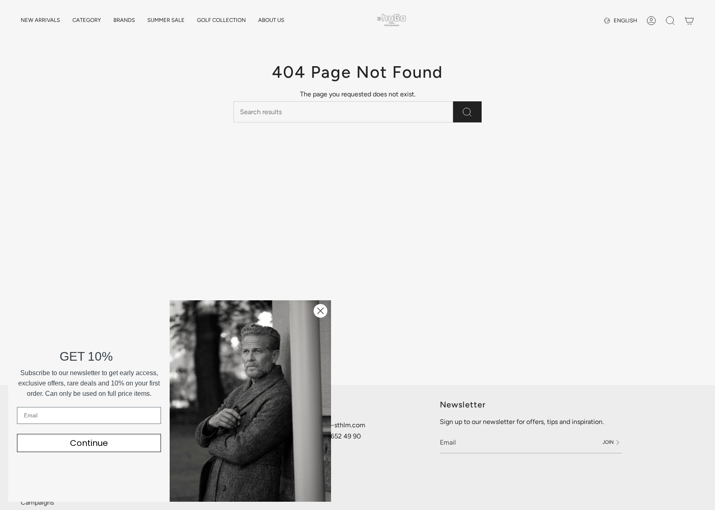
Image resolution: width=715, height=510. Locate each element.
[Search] (467, 111)
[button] (86, 20)
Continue (89, 443)
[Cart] (689, 21)
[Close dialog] (320, 311)
